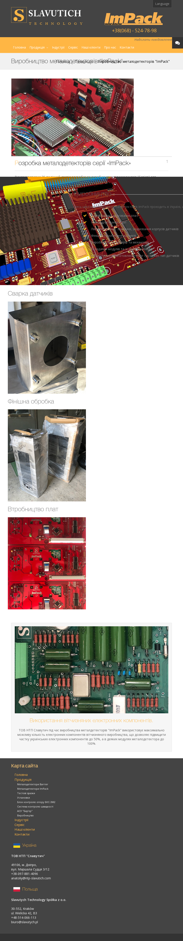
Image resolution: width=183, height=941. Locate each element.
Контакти (127, 47)
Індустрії (58, 47)
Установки (23, 797)
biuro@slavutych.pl (24, 922)
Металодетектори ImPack (32, 788)
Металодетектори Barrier (32, 784)
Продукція (37, 47)
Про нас (110, 47)
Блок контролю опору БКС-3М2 (36, 802)
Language (162, 4)
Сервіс (73, 47)
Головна (19, 47)
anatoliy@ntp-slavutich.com (31, 878)
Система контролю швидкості (35, 806)
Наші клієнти (90, 47)
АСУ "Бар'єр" (25, 811)
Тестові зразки (26, 793)
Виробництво (25, 815)
